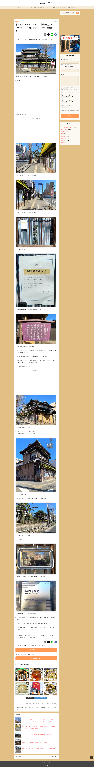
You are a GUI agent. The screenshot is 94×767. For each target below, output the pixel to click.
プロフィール (21, 7)
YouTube (49, 7)
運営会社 (73, 7)
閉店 (48, 703)
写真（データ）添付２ (66, 100)
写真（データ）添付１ (66, 95)
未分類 (62, 138)
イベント (55, 7)
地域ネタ (63, 131)
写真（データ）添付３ (66, 105)
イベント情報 (64, 129)
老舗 (43, 703)
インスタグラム (41, 7)
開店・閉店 (33, 7)
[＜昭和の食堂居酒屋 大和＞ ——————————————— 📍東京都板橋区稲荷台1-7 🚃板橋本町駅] (50, 674)
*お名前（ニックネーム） (67, 59)
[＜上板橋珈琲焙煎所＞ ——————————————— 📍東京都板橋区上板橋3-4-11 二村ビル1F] (36, 674)
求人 (65, 7)
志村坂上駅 (36, 703)
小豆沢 (29, 703)
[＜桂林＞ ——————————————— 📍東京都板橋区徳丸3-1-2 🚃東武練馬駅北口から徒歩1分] (50, 688)
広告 (69, 7)
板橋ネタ (60, 7)
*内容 (62, 74)
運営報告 (63, 142)
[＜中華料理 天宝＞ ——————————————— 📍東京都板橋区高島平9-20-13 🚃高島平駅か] (22, 688)
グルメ (28, 7)
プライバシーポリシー (47, 762)
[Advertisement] (36, 14)
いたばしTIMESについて (67, 127)
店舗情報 (17, 21)
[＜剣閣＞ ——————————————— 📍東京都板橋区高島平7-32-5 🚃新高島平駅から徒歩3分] (22, 674)
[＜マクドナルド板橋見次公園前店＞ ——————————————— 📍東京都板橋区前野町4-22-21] (36, 688)
